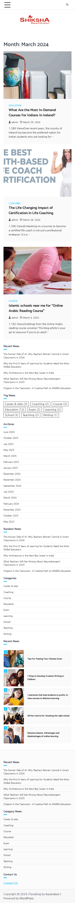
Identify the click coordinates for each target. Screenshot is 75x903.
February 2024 (11, 503)
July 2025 (8, 444)
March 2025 (10, 455)
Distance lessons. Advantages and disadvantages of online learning (43, 734)
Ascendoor (52, 894)
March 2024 (10, 497)
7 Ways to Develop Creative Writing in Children (45, 677)
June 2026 (9, 432)
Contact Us (10, 883)
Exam (34, 409)
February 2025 (11, 462)
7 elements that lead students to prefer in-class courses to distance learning (47, 696)
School (13, 301)
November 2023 (12, 509)
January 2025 (10, 467)
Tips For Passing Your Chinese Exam (44, 659)
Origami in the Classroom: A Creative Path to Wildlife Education (37, 388)
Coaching (15, 203)
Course (60, 404)
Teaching (31, 415)
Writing (50, 415)
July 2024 (8, 491)
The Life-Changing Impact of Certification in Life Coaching (31, 210)
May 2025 (8, 450)
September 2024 (12, 485)
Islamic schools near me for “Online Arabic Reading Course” (36, 308)
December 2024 (11, 473)
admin (15, 122)
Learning (53, 409)
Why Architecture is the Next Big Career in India (28, 372)
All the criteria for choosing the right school (48, 716)
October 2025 (10, 438)
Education (15, 105)
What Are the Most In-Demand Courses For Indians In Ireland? (32, 112)
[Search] (67, 4)
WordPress (26, 898)
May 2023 (8, 521)
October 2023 (10, 515)
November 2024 (12, 479)
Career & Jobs (16, 404)
